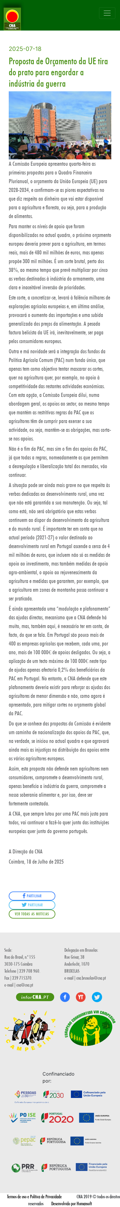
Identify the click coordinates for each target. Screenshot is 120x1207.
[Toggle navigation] (107, 13)
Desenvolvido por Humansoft (71, 1203)
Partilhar (34, 896)
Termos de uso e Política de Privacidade (34, 1196)
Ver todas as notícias (32, 914)
